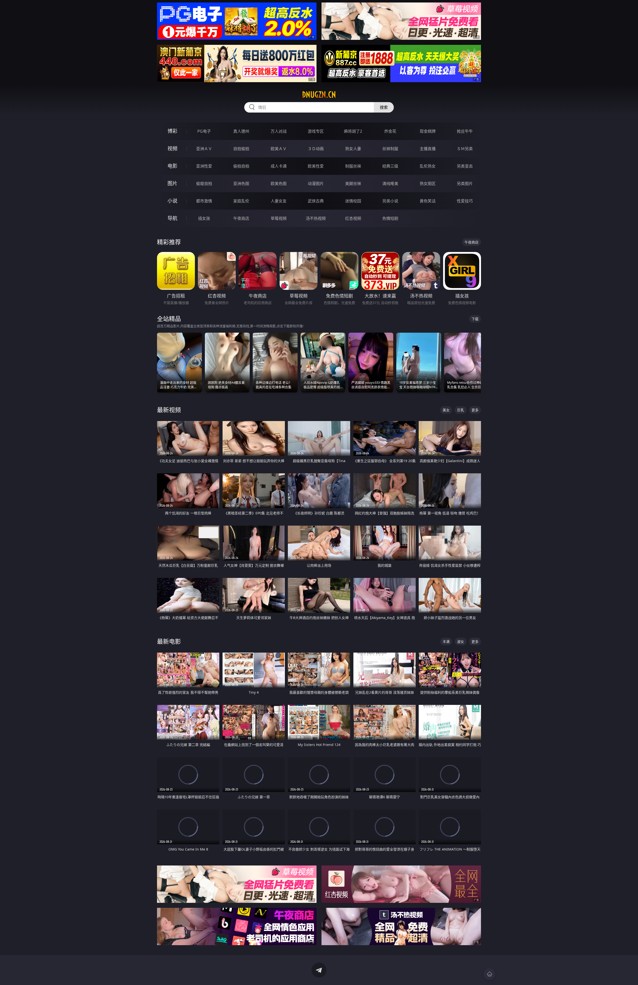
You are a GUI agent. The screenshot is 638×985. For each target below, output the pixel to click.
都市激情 (204, 201)
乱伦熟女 (428, 166)
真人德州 (241, 131)
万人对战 (279, 131)
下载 (475, 318)
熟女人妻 (353, 148)
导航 (172, 218)
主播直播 (428, 148)
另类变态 (465, 166)
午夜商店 (241, 218)
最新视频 (169, 410)
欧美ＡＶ (279, 148)
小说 (172, 200)
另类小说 (390, 201)
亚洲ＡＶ (204, 148)
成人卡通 (279, 166)
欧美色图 (279, 183)
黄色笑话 (428, 201)
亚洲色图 (241, 183)
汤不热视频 (316, 218)
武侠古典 (316, 201)
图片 (172, 183)
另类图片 (465, 183)
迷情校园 (353, 201)
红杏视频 (353, 218)
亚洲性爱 (204, 166)
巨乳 (460, 410)
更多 (475, 410)
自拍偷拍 (241, 148)
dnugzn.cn (319, 95)
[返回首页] (489, 974)
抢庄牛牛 (465, 131)
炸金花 (390, 131)
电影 (172, 166)
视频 (172, 148)
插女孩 (204, 218)
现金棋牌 (428, 131)
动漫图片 (316, 183)
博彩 (172, 131)
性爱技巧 (465, 201)
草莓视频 (279, 218)
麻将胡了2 (353, 131)
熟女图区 (428, 183)
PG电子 (204, 131)
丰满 (446, 641)
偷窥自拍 (204, 183)
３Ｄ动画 (316, 148)
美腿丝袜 (353, 183)
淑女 (460, 641)
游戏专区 (316, 131)
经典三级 (390, 166)
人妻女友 (279, 201)
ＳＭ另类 (465, 148)
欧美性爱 (316, 166)
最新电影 (169, 641)
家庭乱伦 (241, 201)
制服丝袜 (353, 166)
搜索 (384, 107)
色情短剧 (390, 218)
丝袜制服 (390, 148)
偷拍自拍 (241, 166)
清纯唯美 (390, 183)
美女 (446, 410)
